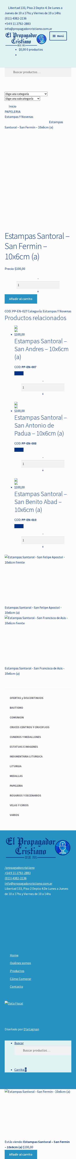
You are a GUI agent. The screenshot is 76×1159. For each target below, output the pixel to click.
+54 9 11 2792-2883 (18, 24)
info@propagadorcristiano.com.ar (28, 29)
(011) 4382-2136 (16, 18)
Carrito (20, 1070)
